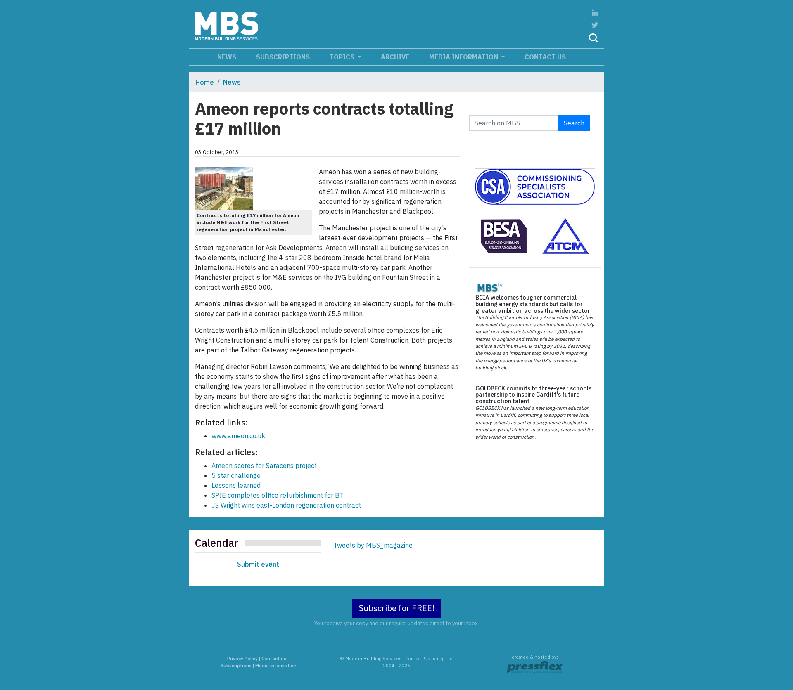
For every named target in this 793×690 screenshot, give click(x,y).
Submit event (258, 564)
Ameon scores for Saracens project (264, 465)
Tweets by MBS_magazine (373, 545)
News (226, 57)
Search (574, 123)
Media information (464, 57)
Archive (395, 57)
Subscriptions (283, 57)
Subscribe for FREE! (396, 608)
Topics (343, 57)
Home (204, 82)
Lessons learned (236, 485)
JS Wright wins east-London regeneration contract (286, 505)
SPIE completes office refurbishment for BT (277, 495)
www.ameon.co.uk (238, 436)
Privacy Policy (242, 659)
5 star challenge (236, 475)
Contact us (545, 57)
